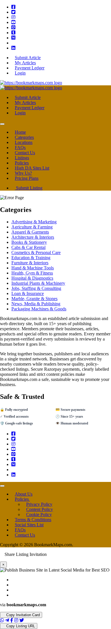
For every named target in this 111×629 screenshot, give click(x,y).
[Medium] (13, 37)
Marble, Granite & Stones (34, 298)
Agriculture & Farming (32, 226)
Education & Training (30, 257)
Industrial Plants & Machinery (38, 283)
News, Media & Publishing (35, 303)
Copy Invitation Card (22, 615)
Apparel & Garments (30, 232)
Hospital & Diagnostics (32, 278)
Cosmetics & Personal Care (36, 252)
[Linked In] (13, 48)
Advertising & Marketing (34, 221)
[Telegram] (7, 620)
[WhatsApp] (2, 620)
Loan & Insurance (27, 293)
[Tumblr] (13, 32)
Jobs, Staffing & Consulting (36, 288)
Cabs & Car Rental (28, 247)
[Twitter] (13, 12)
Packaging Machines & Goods (38, 308)
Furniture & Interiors (29, 262)
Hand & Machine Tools (32, 267)
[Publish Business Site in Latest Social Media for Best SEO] (31, 82)
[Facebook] (13, 7)
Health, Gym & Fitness (32, 273)
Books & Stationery (29, 242)
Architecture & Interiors (32, 237)
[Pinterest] (13, 27)
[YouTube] (13, 22)
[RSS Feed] (13, 42)
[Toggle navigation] (2, 124)
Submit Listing (28, 187)
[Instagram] (13, 17)
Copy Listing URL (20, 626)
